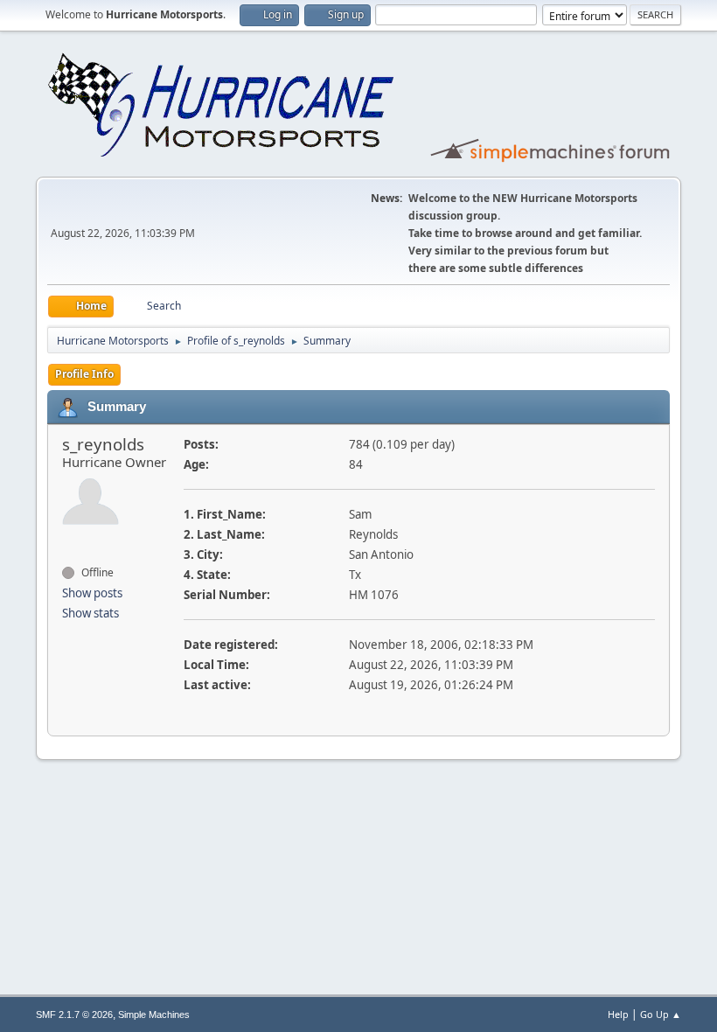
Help (618, 1014)
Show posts (92, 593)
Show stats (90, 613)
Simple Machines (154, 1014)
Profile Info (84, 373)
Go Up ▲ (660, 1014)
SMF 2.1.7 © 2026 (74, 1014)
